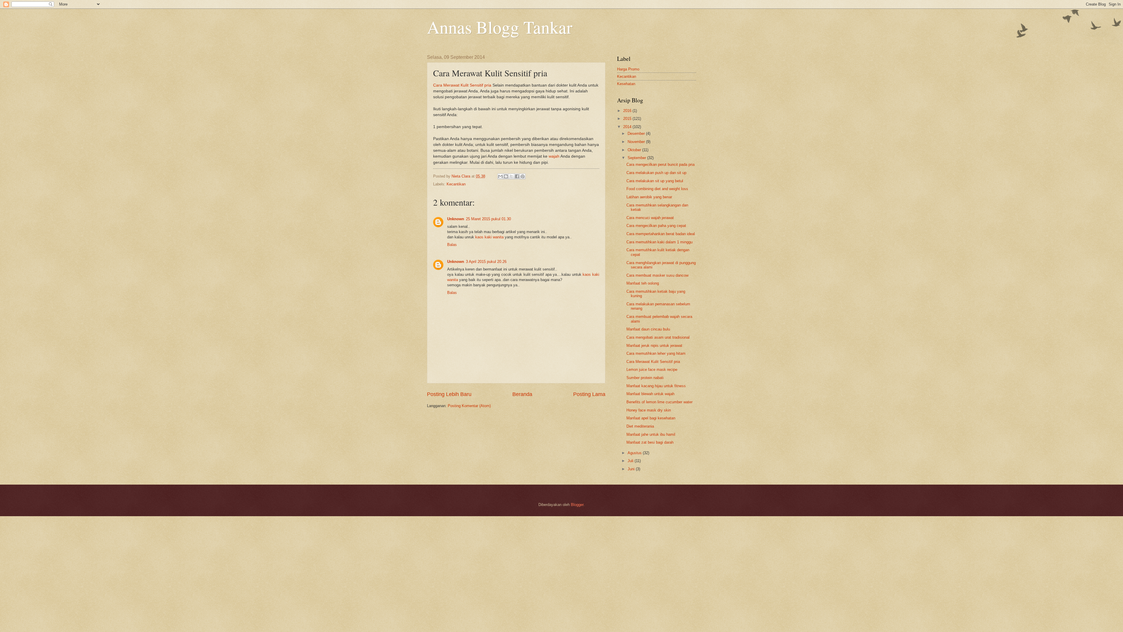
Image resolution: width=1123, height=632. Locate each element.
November (637, 142)
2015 (628, 118)
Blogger (577, 504)
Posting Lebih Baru (449, 394)
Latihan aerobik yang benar (649, 197)
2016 (628, 111)
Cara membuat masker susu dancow (657, 275)
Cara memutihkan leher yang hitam (655, 353)
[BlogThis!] (506, 176)
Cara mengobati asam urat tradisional (658, 337)
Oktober (635, 150)
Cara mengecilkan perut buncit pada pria (660, 164)
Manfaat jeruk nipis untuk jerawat (654, 345)
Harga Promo (628, 69)
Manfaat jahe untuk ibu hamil (650, 434)
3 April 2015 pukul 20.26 (486, 261)
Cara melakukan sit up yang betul (654, 181)
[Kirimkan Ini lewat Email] (500, 176)
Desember (637, 133)
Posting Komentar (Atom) (469, 406)
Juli (631, 461)
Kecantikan (456, 184)
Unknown (455, 219)
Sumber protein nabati (645, 378)
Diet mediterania (640, 426)
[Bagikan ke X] (511, 176)
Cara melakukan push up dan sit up (656, 173)
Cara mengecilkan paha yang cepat (656, 225)
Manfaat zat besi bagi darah (650, 442)
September (637, 158)
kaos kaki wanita (489, 237)
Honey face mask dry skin (648, 410)
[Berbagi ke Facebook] (517, 176)
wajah (554, 156)
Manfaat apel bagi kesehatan (650, 418)
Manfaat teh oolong (642, 283)
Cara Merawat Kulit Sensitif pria (462, 85)
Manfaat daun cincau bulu (648, 329)
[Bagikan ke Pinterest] (523, 176)
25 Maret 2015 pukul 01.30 (488, 219)
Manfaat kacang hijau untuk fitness (656, 386)
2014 (628, 127)
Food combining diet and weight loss (657, 189)
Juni (632, 469)
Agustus (635, 453)
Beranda (522, 394)
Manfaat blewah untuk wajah (650, 394)
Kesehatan (626, 84)
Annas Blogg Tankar (499, 27)
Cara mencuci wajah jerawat (650, 218)
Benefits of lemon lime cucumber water (659, 402)
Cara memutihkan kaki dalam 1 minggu (659, 242)
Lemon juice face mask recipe (651, 369)
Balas (452, 244)
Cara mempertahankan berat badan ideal (660, 234)
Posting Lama (589, 394)
